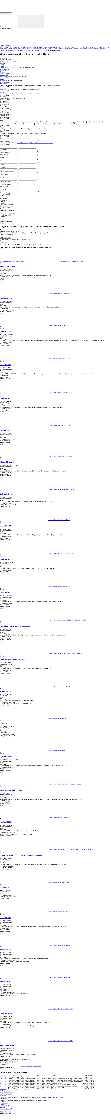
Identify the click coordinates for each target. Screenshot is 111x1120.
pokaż (2, 220)
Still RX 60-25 (4, 1077)
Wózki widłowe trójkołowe (97, 47)
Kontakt (10, 1092)
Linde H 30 (3, 1078)
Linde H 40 (3, 1087)
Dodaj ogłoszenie (6, 237)
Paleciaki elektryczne (33, 48)
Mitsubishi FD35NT (7, 462)
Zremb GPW (4, 887)
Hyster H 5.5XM (5, 757)
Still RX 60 (3, 1076)
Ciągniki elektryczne (12, 50)
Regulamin (3, 1097)
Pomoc (6, 1092)
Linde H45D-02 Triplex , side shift (12, 790)
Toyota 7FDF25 (5, 950)
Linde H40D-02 (5, 526)
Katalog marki (60, 1097)
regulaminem (37, 244)
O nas (1, 1092)
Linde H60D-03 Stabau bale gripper (13, 659)
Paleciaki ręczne (39, 50)
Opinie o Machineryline (45, 1097)
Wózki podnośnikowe (83, 47)
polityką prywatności (26, 244)
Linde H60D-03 (5, 398)
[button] (55, 37)
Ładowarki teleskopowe (54, 47)
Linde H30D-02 (5, 593)
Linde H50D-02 (5, 365)
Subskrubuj (4, 243)
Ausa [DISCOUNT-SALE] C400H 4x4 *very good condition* (21, 855)
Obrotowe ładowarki (58, 48)
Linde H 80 (3, 1086)
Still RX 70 (3, 1083)
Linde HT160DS (6, 331)
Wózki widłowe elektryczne (69, 47)
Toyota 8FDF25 (5, 691)
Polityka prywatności (13, 1097)
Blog (54, 1097)
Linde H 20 (3, 1089)
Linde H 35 (3, 1081)
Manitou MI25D (5, 822)
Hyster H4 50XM (6, 430)
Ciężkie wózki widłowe (46, 48)
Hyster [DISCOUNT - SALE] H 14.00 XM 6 (15, 626)
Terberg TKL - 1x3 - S (8, 494)
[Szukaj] (30, 21)
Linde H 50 (3, 1084)
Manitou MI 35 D (6, 298)
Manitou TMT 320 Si (7, 266)
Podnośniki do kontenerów (26, 50)
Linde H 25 (3, 1080)
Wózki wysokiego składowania (17, 48)
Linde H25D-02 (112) (7, 1013)
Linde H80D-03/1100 (7, 559)
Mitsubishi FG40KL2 (7, 1045)
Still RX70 (3, 723)
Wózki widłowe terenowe (72, 48)
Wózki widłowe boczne (86, 48)
